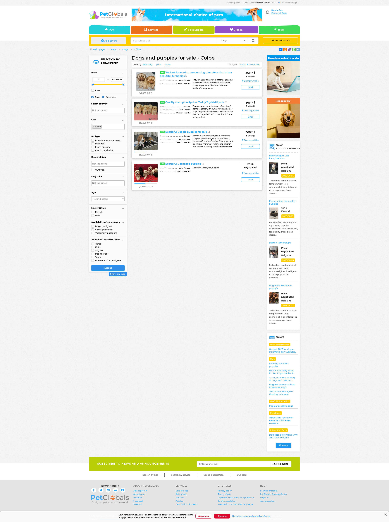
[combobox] (232, 40)
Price (94, 72)
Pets (112, 29)
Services (153, 29)
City (93, 119)
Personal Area (279, 13)
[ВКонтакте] (280, 49)
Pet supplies (195, 29)
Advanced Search (280, 40)
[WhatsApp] (294, 49)
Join (281, 10)
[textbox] (108, 110)
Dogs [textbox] (223, 40)
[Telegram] (298, 49)
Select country (99, 103)
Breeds (238, 29)
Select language (289, 3)
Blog (281, 29)
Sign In (275, 10)
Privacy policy (233, 3)
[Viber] (289, 49)
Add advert (110, 40)
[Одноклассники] (285, 49)
